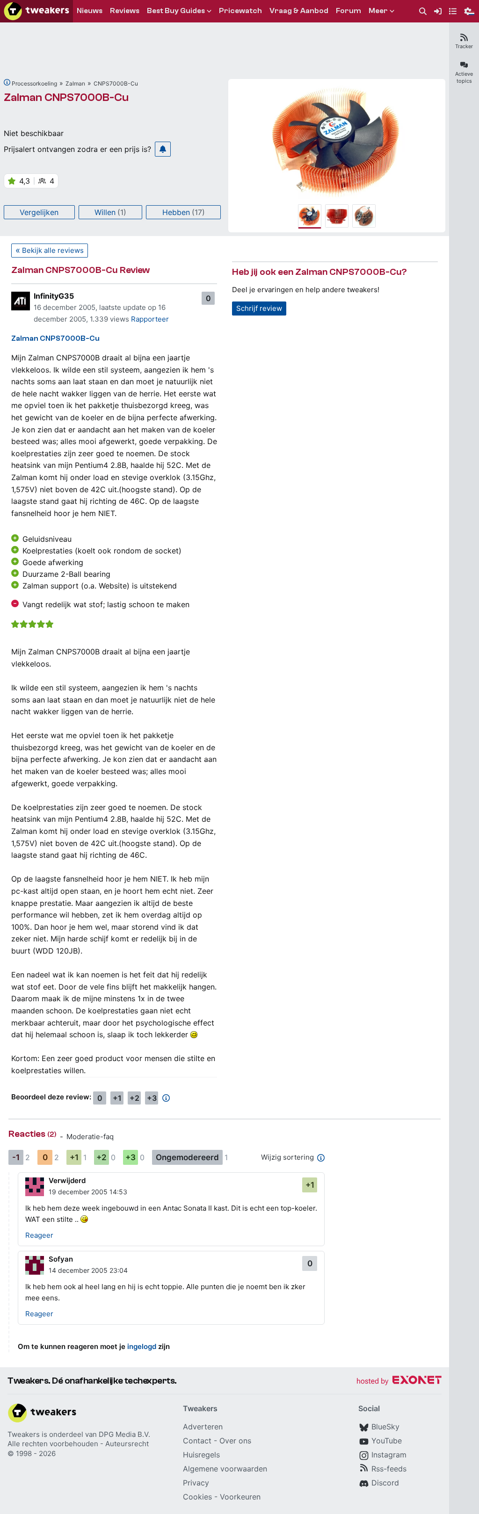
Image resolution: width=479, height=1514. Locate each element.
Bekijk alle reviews (53, 250)
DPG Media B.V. (124, 1434)
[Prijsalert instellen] (163, 149)
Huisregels (201, 1454)
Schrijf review (259, 308)
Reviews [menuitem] (124, 11)
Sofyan (61, 1259)
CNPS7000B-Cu (116, 83)
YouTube (386, 1440)
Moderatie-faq (90, 1136)
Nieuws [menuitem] (89, 11)
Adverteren (203, 1426)
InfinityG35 (54, 296)
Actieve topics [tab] (464, 77)
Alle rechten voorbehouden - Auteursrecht (78, 1443)
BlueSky (385, 1426)
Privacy (196, 1482)
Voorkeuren (240, 1496)
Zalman (75, 83)
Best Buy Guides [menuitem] (176, 11)
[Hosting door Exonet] (399, 1381)
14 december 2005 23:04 (88, 1270)
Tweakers (23, 1434)
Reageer (39, 1235)
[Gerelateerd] (7, 82)
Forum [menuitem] (348, 11)
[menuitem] (422, 11)
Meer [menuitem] (378, 11)
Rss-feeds (388, 1468)
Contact (197, 1440)
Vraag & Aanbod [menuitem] (298, 11)
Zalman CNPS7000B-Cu (66, 97)
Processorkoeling (34, 83)
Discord (385, 1482)
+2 (134, 1098)
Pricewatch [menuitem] (240, 11)
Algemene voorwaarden (225, 1468)
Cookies (197, 1496)
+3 (152, 1098)
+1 (117, 1098)
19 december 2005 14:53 (88, 1192)
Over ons (235, 1440)
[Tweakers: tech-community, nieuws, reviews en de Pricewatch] (36, 11)
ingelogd (141, 1346)
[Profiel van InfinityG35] (20, 301)
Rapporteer (150, 319)
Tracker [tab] (464, 46)
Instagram (388, 1454)
